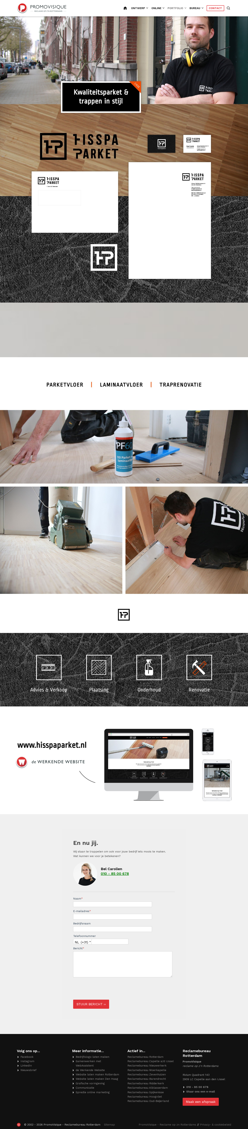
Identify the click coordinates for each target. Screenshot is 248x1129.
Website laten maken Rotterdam (97, 1074)
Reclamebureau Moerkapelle (146, 1070)
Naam (78, 898)
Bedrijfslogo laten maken (92, 1057)
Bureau (195, 8)
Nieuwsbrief (28, 1070)
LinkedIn (26, 1065)
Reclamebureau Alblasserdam (147, 1087)
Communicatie (85, 1087)
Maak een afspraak (201, 1102)
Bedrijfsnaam (82, 923)
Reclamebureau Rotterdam (127, 8)
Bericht (78, 948)
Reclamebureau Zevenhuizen (146, 1074)
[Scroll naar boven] (232, 1115)
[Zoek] (229, 8)
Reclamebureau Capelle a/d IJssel (150, 1061)
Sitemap (109, 1124)
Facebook (27, 1057)
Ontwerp (138, 8)
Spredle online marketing (93, 1092)
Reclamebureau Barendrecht (146, 1078)
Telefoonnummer (84, 936)
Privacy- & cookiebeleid (215, 1124)
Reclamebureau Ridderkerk (145, 1083)
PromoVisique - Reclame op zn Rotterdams (167, 1124)
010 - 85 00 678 (115, 873)
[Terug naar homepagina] (41, 8)
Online (156, 8)
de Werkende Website (90, 1070)
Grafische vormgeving (90, 1083)
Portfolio (175, 8)
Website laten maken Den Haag (97, 1078)
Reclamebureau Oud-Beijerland (148, 1101)
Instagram (27, 1061)
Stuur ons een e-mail (200, 1091)
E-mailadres (82, 911)
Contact (215, 8)
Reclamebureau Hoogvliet (144, 1096)
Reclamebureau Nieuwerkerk (146, 1065)
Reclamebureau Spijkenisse (145, 1092)
